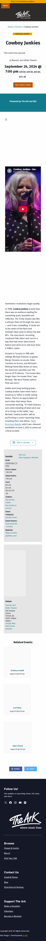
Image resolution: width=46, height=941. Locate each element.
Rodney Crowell (17, 670)
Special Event (11, 517)
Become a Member (13, 916)
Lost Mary (17, 708)
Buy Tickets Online (23, 85)
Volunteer (8, 911)
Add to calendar (23, 443)
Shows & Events (11, 848)
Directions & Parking (14, 887)
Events (18, 27)
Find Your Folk (10, 858)
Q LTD (25, 935)
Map (6, 882)
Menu (5, 6)
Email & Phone (11, 877)
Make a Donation (12, 906)
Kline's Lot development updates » (23, 1)
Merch (7, 853)
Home (10, 27)
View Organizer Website (28, 458)
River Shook (18, 746)
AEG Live (22, 455)
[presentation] (17, 657)
